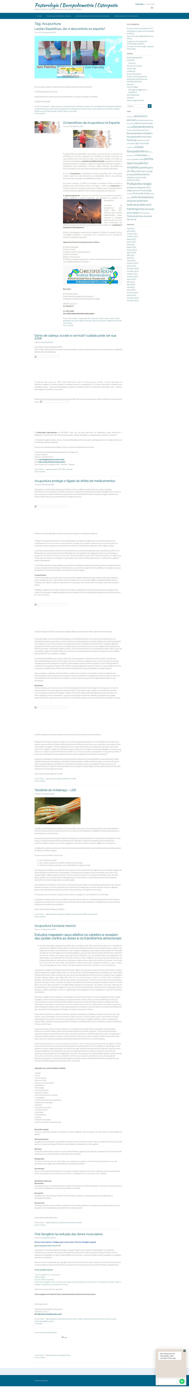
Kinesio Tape (131, 69)
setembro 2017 (132, 236)
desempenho (67, 321)
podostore (136, 190)
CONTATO (131, 60)
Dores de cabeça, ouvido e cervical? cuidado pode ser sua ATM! (75, 337)
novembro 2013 (132, 300)
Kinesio (68, 1355)
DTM (63, 469)
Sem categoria (45, 106)
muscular (51, 1321)
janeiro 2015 (131, 266)
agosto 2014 (131, 279)
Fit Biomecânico (75, 109)
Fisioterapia (87, 321)
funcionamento (72, 1222)
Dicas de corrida (93, 1319)
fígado (60, 778)
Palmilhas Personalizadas (59, 16)
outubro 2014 (132, 274)
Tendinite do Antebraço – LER (55, 790)
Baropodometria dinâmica (114, 106)
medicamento (66, 778)
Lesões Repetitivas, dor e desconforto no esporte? (70, 29)
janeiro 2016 (131, 247)
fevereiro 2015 (132, 263)
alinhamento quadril (83, 106)
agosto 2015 (131, 252)
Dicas (42, 469)
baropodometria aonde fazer (138, 130)
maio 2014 (131, 287)
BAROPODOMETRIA (134, 58)
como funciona (62, 1222)
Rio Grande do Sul (141, 193)
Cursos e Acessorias (134, 66)
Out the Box (44, 1380)
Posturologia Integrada (126, 16)
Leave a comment (40, 113)
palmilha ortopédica (114, 109)
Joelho (94, 321)
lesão (98, 321)
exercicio (113, 1319)
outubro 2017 (132, 234)
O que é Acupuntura (134, 74)
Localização (131, 71)
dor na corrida (106, 1319)
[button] (184, 1351)
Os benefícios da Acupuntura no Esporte (91, 123)
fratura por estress (86, 109)
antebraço (61, 914)
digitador (67, 914)
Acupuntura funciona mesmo (55, 926)
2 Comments (39, 1323)
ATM (59, 469)
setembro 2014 (132, 277)
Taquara (65, 111)
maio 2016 (131, 244)
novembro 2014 (132, 271)
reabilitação (110, 321)
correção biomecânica (41, 109)
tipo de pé (131, 219)
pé (131, 193)
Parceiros (130, 84)
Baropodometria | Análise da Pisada (92, 16)
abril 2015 (130, 258)
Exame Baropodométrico (62, 109)
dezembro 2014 (133, 268)
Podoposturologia (51, 111)
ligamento (103, 321)
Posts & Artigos (132, 87)
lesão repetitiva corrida (100, 109)
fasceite (133, 155)
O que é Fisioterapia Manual (137, 76)
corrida (117, 318)
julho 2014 (131, 282)
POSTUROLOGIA (133, 95)
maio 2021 (131, 228)
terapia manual (92, 914)
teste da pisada (140, 197)
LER (80, 914)
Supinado (152, 193)
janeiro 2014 (131, 295)
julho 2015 (131, 255)
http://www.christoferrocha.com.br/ (80, 313)
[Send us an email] (152, 7)
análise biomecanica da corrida (67, 1319)
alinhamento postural (69, 106)
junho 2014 (131, 284)
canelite (106, 318)
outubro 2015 (132, 250)
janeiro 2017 (131, 242)
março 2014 (131, 290)
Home (39, 16)
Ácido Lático (87, 318)
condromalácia (146, 140)
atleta (101, 318)
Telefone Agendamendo (135, 100)
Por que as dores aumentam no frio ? (140, 28)
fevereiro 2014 (132, 293)
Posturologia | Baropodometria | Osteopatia (76, 5)
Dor (72, 321)
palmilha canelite (138, 159)
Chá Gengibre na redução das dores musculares (69, 1234)
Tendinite (84, 914)
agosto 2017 (131, 239)
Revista (79, 1222)
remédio (73, 778)
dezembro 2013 (133, 298)
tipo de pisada (145, 216)
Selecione (132, 63)
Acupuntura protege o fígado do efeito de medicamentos (75, 481)
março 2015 (131, 260)
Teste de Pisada (145, 213)
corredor (51, 109)
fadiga (81, 321)
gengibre (45, 1321)
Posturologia (146, 190)
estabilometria (131, 147)
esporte (76, 321)
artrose (92, 106)
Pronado (60, 111)
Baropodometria (100, 106)
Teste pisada (73, 111)
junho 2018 (131, 231)
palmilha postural (40, 111)
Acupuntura (58, 106)
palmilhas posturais (134, 177)
